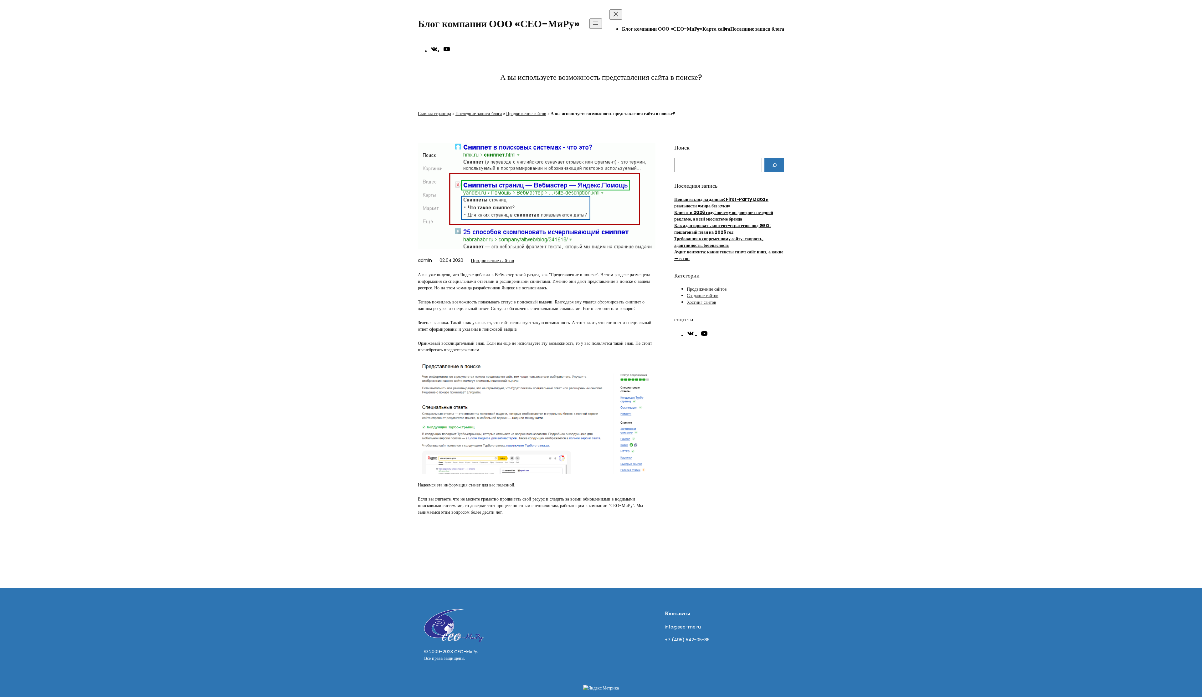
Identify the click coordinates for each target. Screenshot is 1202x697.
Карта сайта (716, 29)
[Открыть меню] (595, 23)
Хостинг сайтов (701, 302)
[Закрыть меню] (615, 14)
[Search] (774, 165)
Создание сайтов (702, 296)
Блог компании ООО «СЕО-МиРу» (499, 24)
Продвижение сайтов (526, 113)
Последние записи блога (757, 29)
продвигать (510, 499)
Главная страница (434, 113)
